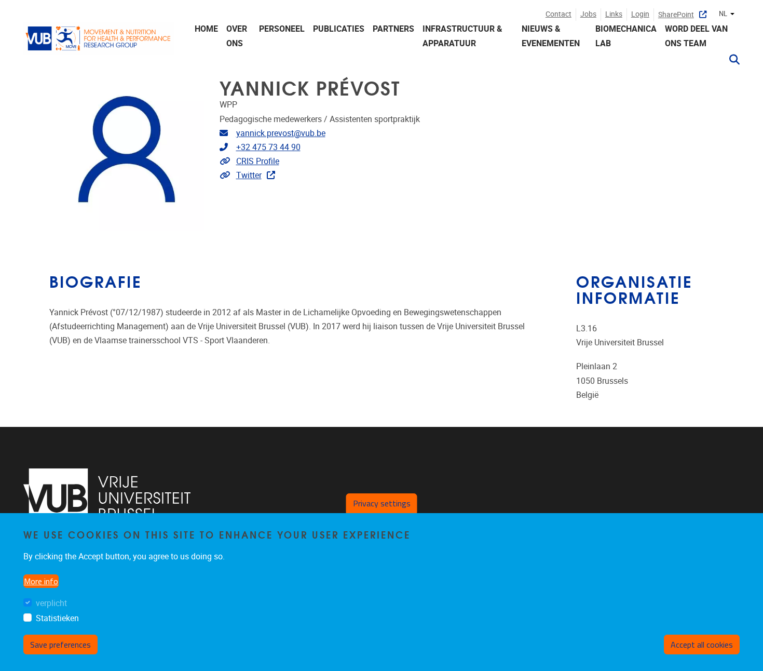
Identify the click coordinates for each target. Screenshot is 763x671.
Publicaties (338, 29)
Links (613, 14)
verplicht (51, 603)
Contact (558, 14)
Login (640, 14)
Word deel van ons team (696, 36)
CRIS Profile (257, 161)
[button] (730, 60)
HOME (206, 29)
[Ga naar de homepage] (98, 45)
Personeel (282, 29)
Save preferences (60, 644)
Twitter (249, 175)
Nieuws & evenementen (551, 36)
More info (41, 581)
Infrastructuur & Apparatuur (462, 36)
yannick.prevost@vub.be (280, 133)
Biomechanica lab (626, 36)
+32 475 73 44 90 (268, 147)
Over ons (236, 36)
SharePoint (676, 14)
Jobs (588, 14)
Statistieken (57, 618)
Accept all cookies (702, 644)
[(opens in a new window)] (107, 498)
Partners (393, 29)
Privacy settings (382, 503)
